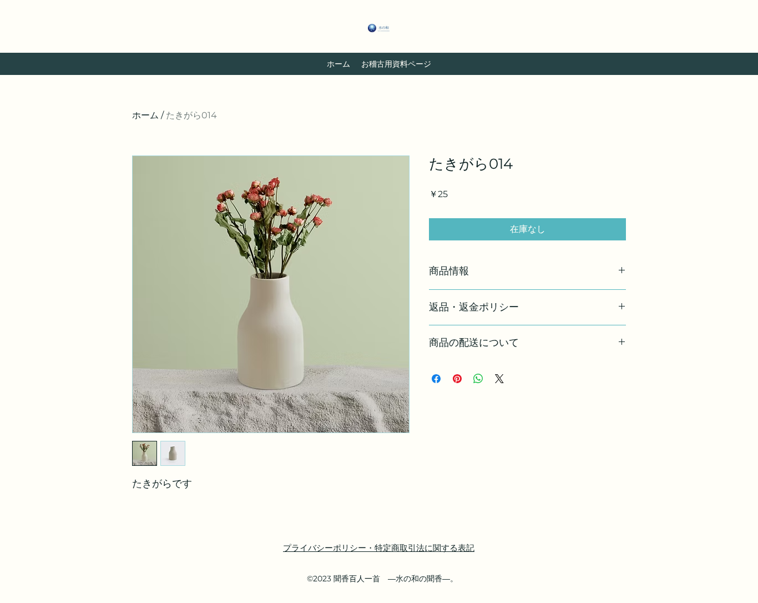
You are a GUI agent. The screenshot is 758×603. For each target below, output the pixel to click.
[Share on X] (499, 378)
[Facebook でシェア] (436, 378)
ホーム (145, 115)
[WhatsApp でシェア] (478, 378)
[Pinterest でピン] (457, 378)
